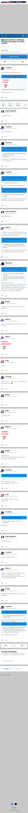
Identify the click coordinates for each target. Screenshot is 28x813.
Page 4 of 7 (14, 61)
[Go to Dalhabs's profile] (2, 302)
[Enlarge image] (5, 86)
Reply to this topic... (9, 660)
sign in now (8, 654)
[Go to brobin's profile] (2, 361)
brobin (7, 360)
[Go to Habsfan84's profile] (2, 143)
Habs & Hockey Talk (15, 51)
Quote (6, 97)
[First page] (2, 62)
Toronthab (8, 67)
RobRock (7, 227)
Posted (11, 69)
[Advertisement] (14, 19)
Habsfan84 (5, 50)
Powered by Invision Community (14, 810)
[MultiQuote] (2, 98)
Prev (5, 61)
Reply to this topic (14, 56)
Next (23, 61)
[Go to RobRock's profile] (2, 228)
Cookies (14, 807)
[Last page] (26, 62)
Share (7, 668)
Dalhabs (7, 301)
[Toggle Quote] (3, 76)
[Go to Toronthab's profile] (2, 68)
